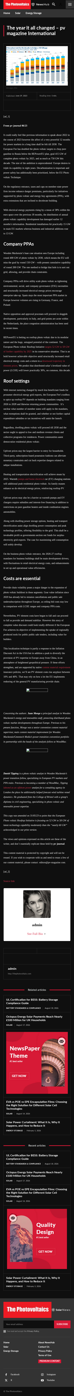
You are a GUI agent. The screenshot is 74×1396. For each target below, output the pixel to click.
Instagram (51, 1375)
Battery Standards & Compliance (23, 1008)
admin (12, 968)
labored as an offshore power (17, 787)
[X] (17, 105)
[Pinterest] (25, 105)
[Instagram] (42, 1375)
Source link (9, 881)
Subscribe (62, 1324)
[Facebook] (9, 105)
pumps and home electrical (31, 479)
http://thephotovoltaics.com (19, 974)
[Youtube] (42, 1380)
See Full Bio (35, 934)
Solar (9, 1025)
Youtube (51, 1380)
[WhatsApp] (33, 105)
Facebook (15, 1375)
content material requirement (56, 667)
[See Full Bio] (45, 934)
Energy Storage (14, 1131)
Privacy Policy (33, 1331)
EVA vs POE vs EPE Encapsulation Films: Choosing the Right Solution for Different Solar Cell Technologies (36, 1105)
